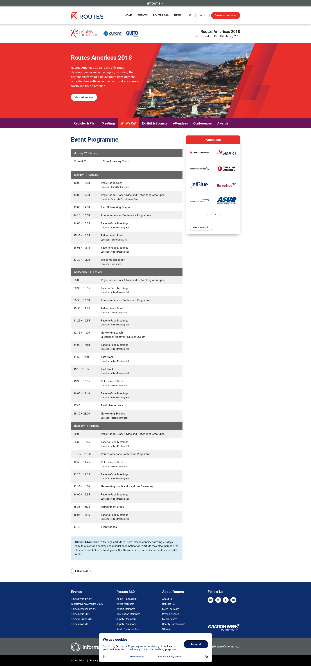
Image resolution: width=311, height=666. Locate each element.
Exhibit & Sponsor (155, 123)
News (177, 15)
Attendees (180, 123)
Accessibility (78, 660)
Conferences (202, 123)
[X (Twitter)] (218, 600)
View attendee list (201, 227)
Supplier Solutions (126, 624)
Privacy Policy (98, 660)
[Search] (190, 15)
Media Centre (169, 619)
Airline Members (125, 603)
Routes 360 (161, 15)
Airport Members (125, 609)
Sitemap (166, 629)
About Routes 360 (126, 598)
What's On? (129, 123)
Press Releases (170, 614)
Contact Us (168, 603)
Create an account (225, 15)
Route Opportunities (127, 629)
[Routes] (87, 15)
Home (128, 15)
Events (143, 15)
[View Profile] (199, 152)
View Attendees (84, 97)
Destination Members (128, 614)
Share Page (82, 571)
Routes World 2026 (81, 598)
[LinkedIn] (210, 600)
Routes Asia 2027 (81, 614)
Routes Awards (79, 624)
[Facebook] (226, 600)
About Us (167, 598)
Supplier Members (126, 619)
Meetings (108, 123)
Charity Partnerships (173, 624)
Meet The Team (170, 609)
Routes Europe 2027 (82, 619)
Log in (202, 15)
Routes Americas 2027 (83, 609)
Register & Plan (85, 123)
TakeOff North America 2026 (87, 603)
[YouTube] (233, 600)
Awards (222, 123)
